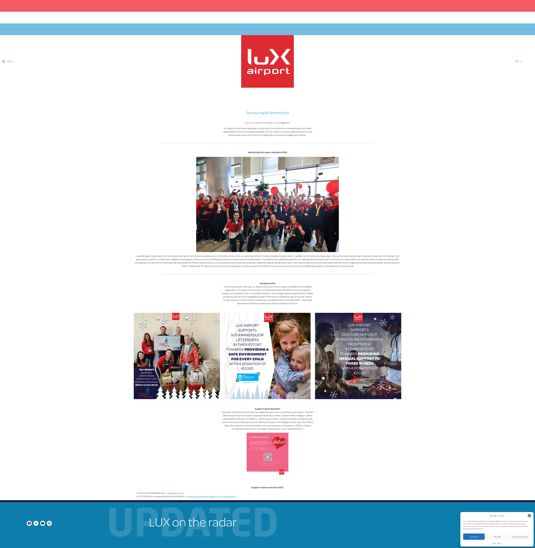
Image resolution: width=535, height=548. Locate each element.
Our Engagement (282, 122)
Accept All (474, 536)
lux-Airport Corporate (263, 122)
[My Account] (517, 61)
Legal (494, 543)
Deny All (497, 536)
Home (248, 122)
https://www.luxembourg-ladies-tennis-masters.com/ (211, 496)
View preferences (520, 536)
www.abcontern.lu (175, 493)
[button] (529, 515)
